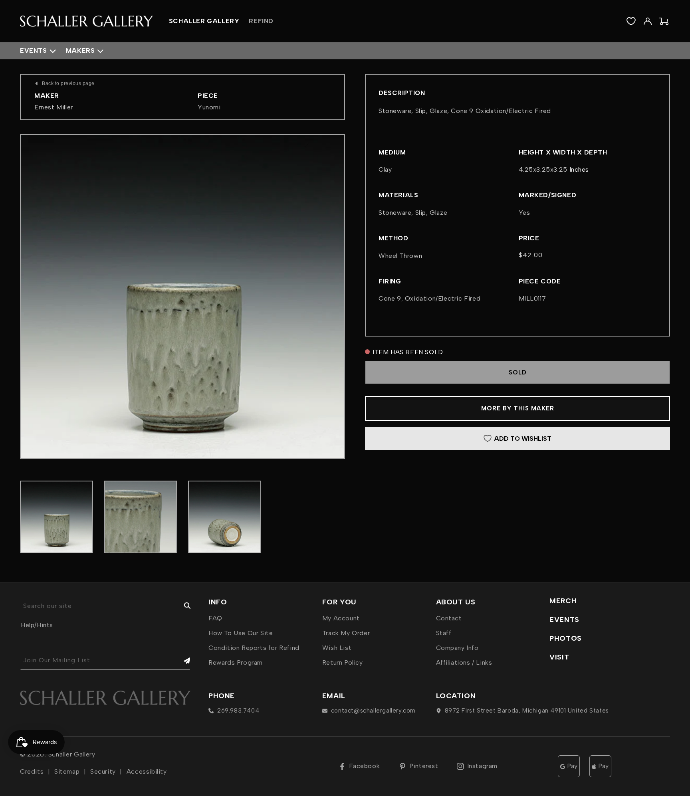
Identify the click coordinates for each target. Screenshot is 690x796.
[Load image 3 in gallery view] (224, 517)
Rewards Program (235, 662)
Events (33, 50)
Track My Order (346, 633)
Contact (449, 618)
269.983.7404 (238, 710)
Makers (80, 50)
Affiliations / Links (464, 662)
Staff (444, 633)
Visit (559, 657)
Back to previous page (68, 83)
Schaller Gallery (71, 754)
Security (103, 771)
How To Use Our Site (240, 633)
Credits (32, 771)
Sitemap (66, 771)
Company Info (457, 647)
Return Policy (342, 662)
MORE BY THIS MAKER (517, 408)
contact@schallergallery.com (373, 710)
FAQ (215, 618)
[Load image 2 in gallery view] (140, 517)
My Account (341, 618)
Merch (563, 600)
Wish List (336, 647)
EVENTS (564, 619)
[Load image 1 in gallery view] (56, 517)
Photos (565, 638)
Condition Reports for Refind (253, 647)
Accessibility (147, 771)
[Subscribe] (181, 660)
